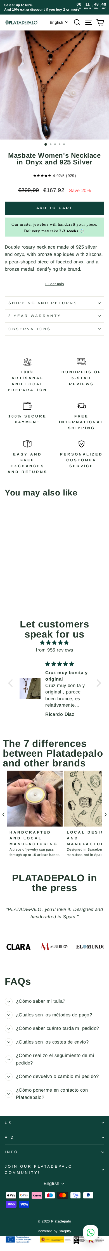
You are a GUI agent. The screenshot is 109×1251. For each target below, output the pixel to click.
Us (8, 1123)
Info (11, 1152)
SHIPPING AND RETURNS (42, 303)
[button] (12, 683)
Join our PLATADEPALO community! (38, 1169)
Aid (10, 1137)
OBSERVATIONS (29, 329)
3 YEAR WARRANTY (34, 316)
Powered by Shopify (54, 1231)
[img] (54, 643)
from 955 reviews (54, 650)
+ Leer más (54, 284)
